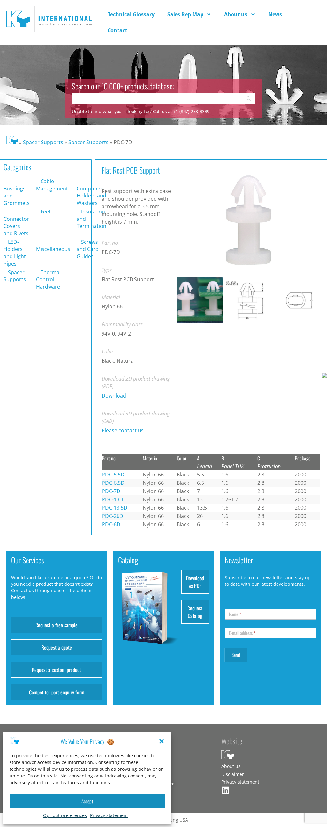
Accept (87, 801)
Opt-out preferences (65, 815)
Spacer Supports (43, 142)
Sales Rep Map (185, 14)
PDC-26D (112, 516)
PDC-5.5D (113, 474)
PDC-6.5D (113, 482)
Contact (117, 30)
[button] (161, 741)
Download (114, 395)
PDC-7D (111, 491)
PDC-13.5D (114, 507)
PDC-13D (112, 499)
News (275, 14)
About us (235, 14)
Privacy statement (109, 815)
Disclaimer (232, 774)
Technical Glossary (131, 14)
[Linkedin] (225, 790)
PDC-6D (111, 524)
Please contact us (123, 430)
